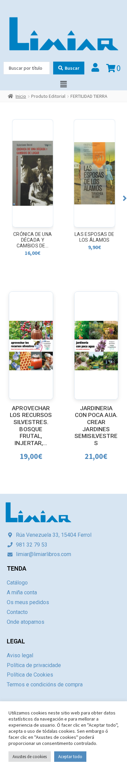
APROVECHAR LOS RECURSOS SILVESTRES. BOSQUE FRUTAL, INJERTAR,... (31, 425)
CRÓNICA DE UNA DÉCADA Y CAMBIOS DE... (32, 239)
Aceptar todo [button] (70, 756)
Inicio (21, 96)
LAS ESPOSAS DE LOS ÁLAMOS (94, 237)
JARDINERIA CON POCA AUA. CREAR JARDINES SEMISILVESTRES (96, 425)
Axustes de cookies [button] (30, 756)
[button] (125, 198)
